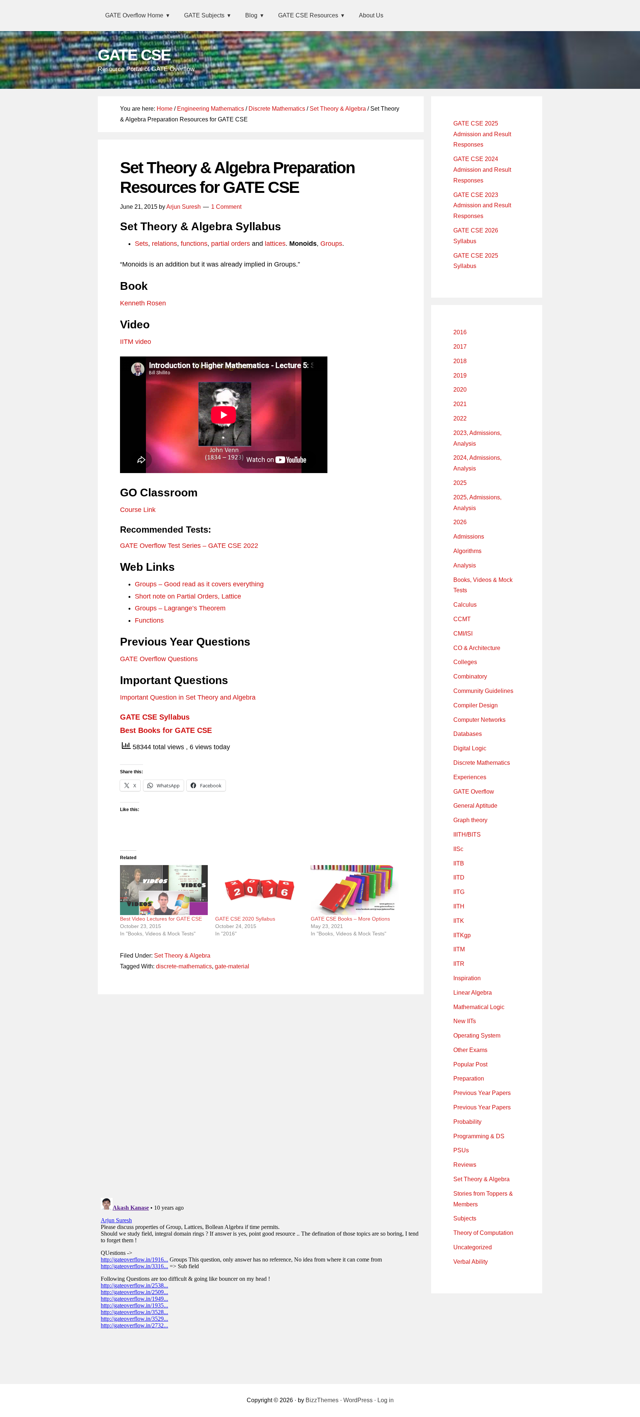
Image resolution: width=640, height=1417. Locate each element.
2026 (460, 522)
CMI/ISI (463, 633)
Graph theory (470, 820)
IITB (458, 863)
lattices (275, 243)
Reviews (464, 1165)
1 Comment (226, 207)
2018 (460, 361)
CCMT (462, 619)
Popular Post (470, 1064)
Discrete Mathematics (481, 763)
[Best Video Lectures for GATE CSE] (164, 890)
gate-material (232, 966)
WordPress (358, 1400)
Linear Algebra (472, 992)
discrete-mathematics (184, 966)
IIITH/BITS (467, 834)
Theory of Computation (483, 1233)
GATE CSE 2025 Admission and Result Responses (482, 134)
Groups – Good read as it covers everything (199, 584)
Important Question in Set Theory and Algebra (188, 697)
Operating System (476, 1035)
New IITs (464, 1021)
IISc (458, 849)
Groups (331, 243)
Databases (467, 734)
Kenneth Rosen (143, 303)
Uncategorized (472, 1247)
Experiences (469, 777)
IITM (459, 949)
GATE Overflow (473, 791)
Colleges (465, 662)
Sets (141, 243)
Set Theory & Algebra (182, 955)
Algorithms (467, 551)
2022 (460, 418)
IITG (458, 892)
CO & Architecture (476, 648)
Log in (385, 1400)
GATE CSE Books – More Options (350, 919)
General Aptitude (475, 806)
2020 (460, 389)
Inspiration (467, 978)
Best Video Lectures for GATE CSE (161, 919)
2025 (460, 483)
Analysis (464, 565)
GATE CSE (134, 55)
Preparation (468, 1078)
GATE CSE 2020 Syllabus (245, 919)
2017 (460, 347)
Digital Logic (469, 748)
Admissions (468, 536)
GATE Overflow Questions (159, 659)
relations (164, 243)
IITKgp (462, 935)
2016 (460, 332)
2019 (460, 375)
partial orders (230, 243)
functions (194, 243)
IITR (458, 964)
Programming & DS (478, 1136)
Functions (149, 620)
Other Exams (470, 1050)
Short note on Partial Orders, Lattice (188, 596)
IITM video (135, 341)
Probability (467, 1122)
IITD (458, 877)
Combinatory (470, 676)
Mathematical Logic (478, 1007)
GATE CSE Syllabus (155, 717)
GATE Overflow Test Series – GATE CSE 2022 (189, 545)
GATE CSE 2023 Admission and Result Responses (482, 206)
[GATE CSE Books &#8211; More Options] (355, 890)
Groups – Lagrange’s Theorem (180, 608)
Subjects (464, 1218)
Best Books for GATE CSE (166, 730)
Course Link (138, 509)
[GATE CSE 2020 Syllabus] (259, 890)
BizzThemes (322, 1400)
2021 (460, 404)
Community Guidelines (483, 691)
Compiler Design (475, 705)
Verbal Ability (470, 1262)
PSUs (461, 1150)
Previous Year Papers (482, 1093)
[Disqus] (261, 1094)
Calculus (465, 605)
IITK (458, 921)
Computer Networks (479, 720)
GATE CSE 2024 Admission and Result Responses (482, 170)
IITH (458, 906)
